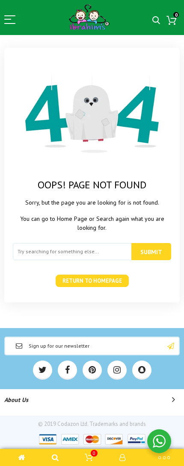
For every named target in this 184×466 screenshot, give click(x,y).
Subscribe (171, 346)
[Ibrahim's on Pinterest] (92, 370)
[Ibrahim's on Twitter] (42, 370)
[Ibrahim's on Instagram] (117, 370)
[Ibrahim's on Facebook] (67, 370)
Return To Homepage (92, 280)
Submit (151, 252)
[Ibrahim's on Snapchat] (141, 370)
